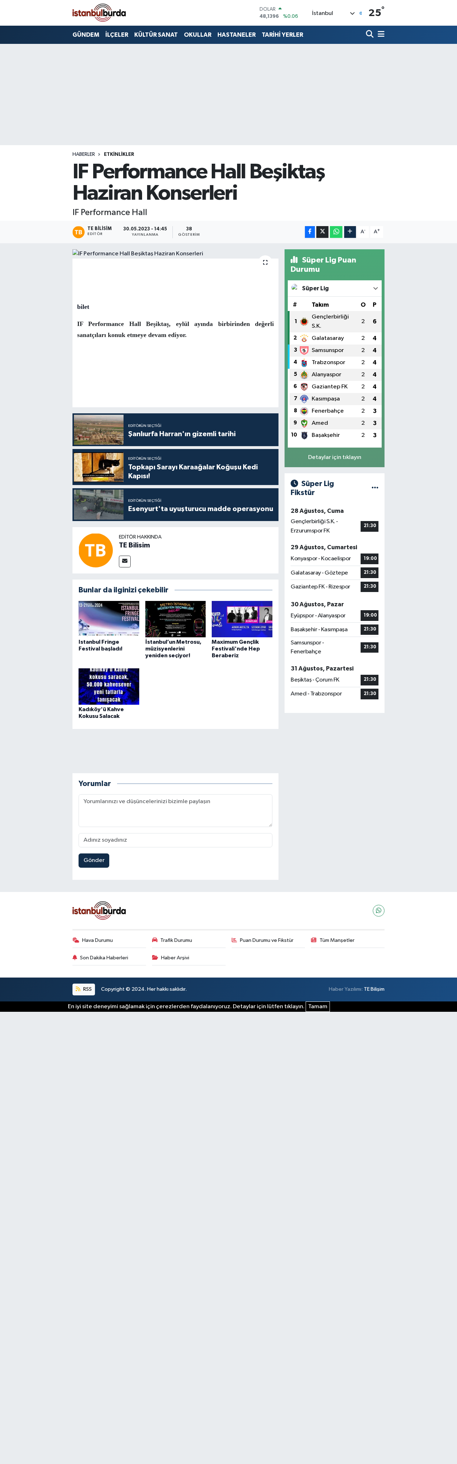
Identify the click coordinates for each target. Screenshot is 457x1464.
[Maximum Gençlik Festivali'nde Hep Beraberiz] (242, 619)
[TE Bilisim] (96, 550)
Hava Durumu (97, 940)
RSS (87, 989)
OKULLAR (197, 35)
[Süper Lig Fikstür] (375, 488)
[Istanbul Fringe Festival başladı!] (109, 619)
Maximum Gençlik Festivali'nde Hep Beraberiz (236, 648)
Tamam (317, 1007)
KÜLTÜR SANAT (156, 35)
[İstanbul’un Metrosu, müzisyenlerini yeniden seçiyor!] (175, 619)
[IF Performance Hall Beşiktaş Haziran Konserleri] (175, 254)
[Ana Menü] (380, 34)
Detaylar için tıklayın (334, 457)
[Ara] (370, 34)
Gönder (94, 860)
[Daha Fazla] (350, 232)
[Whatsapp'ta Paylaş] (336, 232)
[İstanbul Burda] (99, 12)
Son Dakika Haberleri (104, 957)
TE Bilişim (374, 989)
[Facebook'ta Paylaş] (310, 232)
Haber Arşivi (175, 957)
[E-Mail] (125, 561)
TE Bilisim (134, 545)
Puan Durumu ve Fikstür (266, 940)
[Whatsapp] (379, 911)
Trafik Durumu (176, 940)
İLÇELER (116, 35)
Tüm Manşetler (337, 940)
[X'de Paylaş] (322, 232)
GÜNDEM (85, 35)
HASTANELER (236, 35)
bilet (83, 306)
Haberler (83, 154)
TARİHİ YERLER (282, 35)
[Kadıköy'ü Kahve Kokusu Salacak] (109, 686)
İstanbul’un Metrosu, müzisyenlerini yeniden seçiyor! (173, 648)
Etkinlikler (119, 154)
